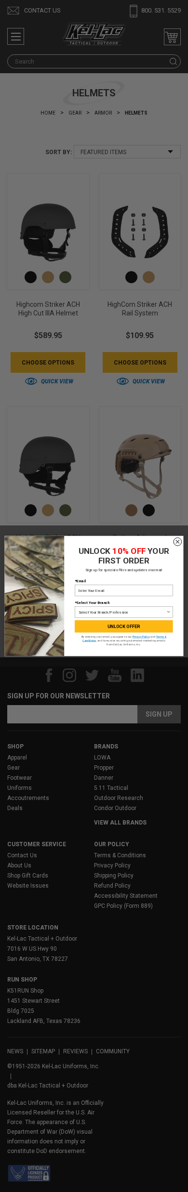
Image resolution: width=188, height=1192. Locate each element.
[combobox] (122, 612)
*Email (80, 581)
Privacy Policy (141, 637)
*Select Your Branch (92, 603)
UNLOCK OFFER (123, 626)
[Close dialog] (178, 541)
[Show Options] (168, 612)
